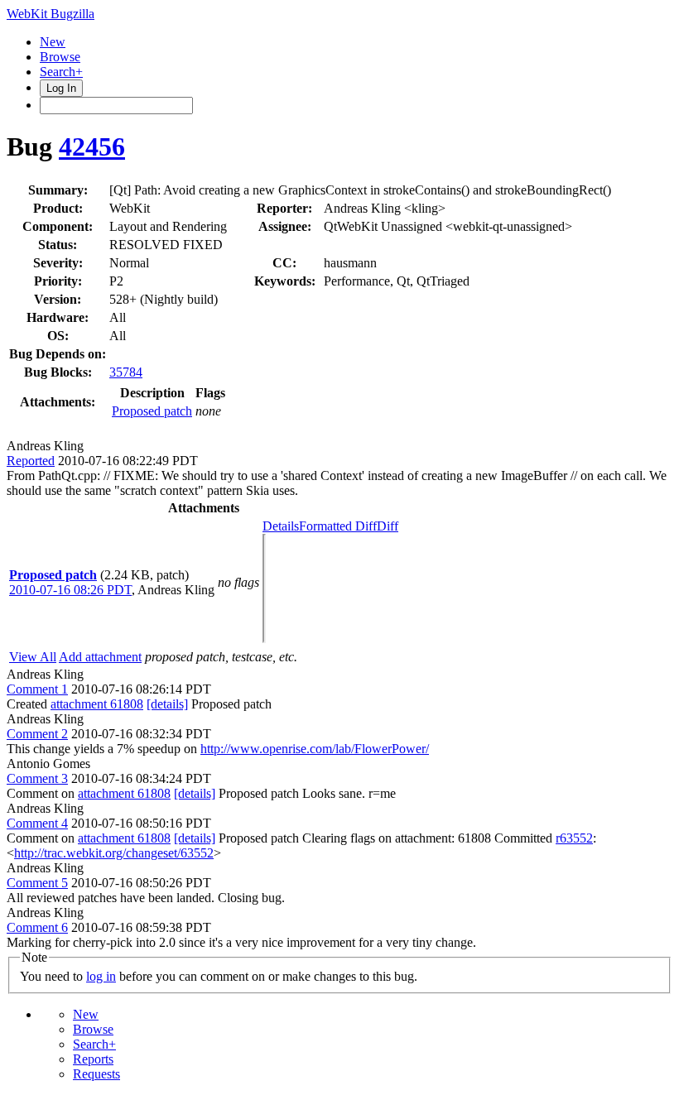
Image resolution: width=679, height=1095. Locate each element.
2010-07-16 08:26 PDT (70, 590)
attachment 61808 (97, 704)
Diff (387, 526)
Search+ (61, 72)
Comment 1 (37, 689)
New (52, 42)
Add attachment (100, 657)
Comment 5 (37, 883)
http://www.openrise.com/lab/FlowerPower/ (314, 749)
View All (32, 657)
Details (280, 526)
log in (101, 976)
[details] (167, 704)
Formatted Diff (338, 526)
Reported (31, 461)
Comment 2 (37, 734)
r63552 (574, 838)
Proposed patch (152, 411)
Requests (96, 1074)
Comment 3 (37, 778)
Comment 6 (37, 927)
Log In (61, 88)
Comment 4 (37, 823)
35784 (125, 372)
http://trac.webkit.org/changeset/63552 (114, 853)
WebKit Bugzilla (50, 14)
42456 (92, 146)
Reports (93, 1059)
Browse (60, 57)
